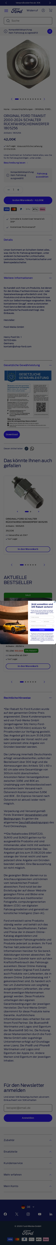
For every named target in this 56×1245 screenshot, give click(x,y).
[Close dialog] (54, 602)
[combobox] (41, 625)
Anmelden (42, 630)
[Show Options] (53, 625)
